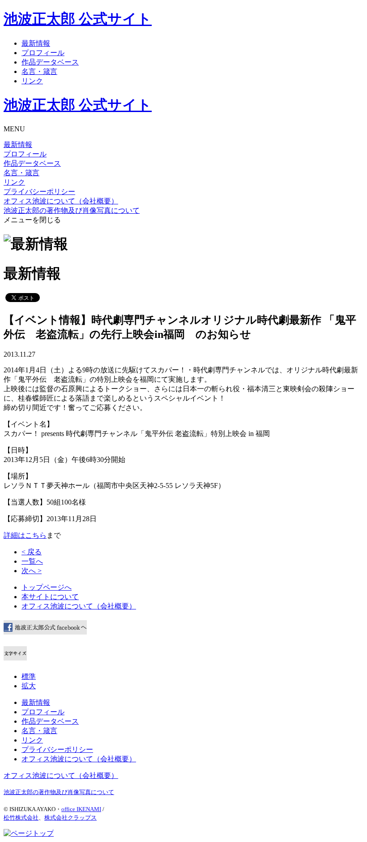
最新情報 (35, 43)
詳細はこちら (25, 535)
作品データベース (50, 62)
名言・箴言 (39, 71)
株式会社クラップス (70, 817)
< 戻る (31, 552)
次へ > (31, 570)
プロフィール (42, 52)
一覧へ (32, 561)
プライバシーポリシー (39, 191)
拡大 (28, 686)
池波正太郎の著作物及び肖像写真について (72, 210)
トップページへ (46, 587)
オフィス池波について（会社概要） (61, 201)
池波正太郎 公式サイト (78, 19)
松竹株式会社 (21, 817)
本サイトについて (50, 596)
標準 (28, 676)
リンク (32, 81)
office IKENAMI (81, 809)
